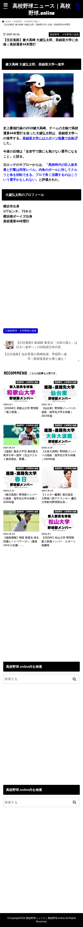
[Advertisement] (41, 271)
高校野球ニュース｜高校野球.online (41, 9)
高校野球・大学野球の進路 (21, 330)
